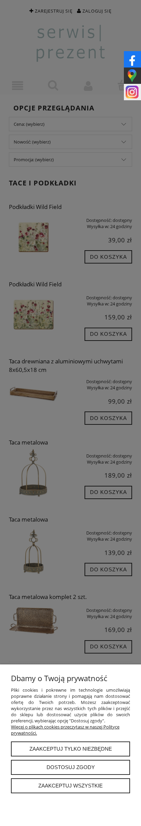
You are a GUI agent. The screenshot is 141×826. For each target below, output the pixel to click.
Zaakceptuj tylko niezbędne (70, 749)
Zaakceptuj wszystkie (70, 786)
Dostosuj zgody (71, 767)
